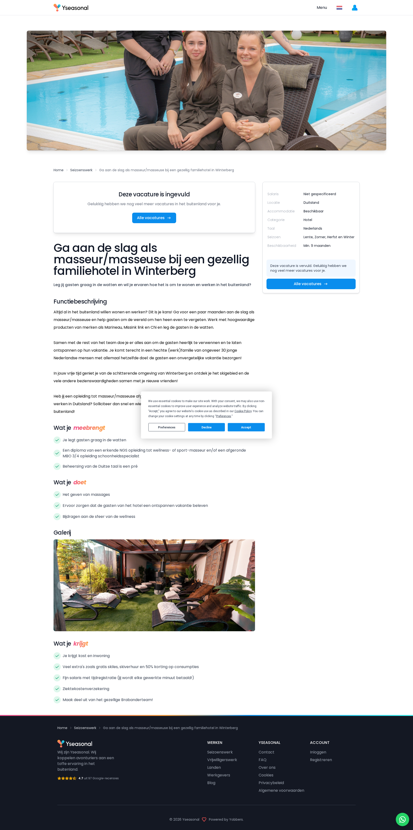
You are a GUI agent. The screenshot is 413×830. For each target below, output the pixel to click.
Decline (206, 427)
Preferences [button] (223, 416)
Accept (246, 427)
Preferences (166, 427)
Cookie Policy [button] (242, 411)
